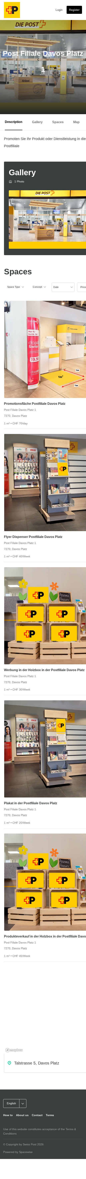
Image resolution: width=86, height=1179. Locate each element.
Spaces (58, 122)
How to (8, 1115)
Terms (50, 1115)
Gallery (37, 122)
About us (22, 1115)
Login (59, 9)
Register (74, 9)
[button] (15, 287)
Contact (37, 1115)
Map (76, 122)
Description (13, 122)
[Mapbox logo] (14, 1050)
